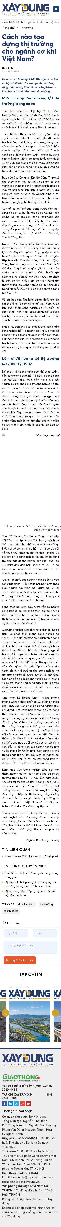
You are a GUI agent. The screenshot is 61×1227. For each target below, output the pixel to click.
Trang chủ (8, 27)
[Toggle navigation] (56, 9)
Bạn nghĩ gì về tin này (20, 960)
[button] (55, 1013)
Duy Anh (7, 68)
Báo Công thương (47, 840)
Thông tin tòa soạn (17, 1111)
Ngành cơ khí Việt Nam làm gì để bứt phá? (31, 856)
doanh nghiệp (26, 904)
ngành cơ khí (11, 910)
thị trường (46, 904)
